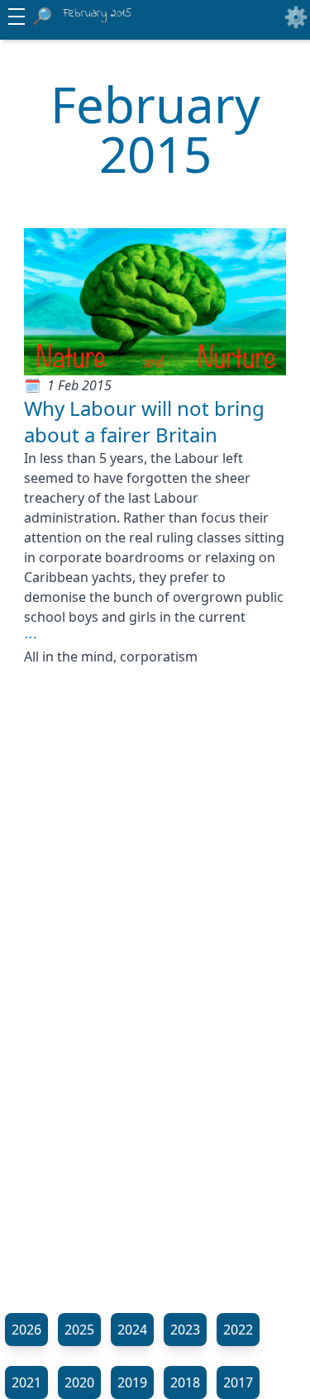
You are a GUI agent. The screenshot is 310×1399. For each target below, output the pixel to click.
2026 (26, 1329)
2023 (185, 1329)
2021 (26, 1382)
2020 (79, 1382)
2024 (132, 1329)
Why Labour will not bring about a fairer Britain (144, 421)
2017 (238, 1382)
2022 (238, 1329)
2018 (185, 1382)
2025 (79, 1329)
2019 (132, 1382)
